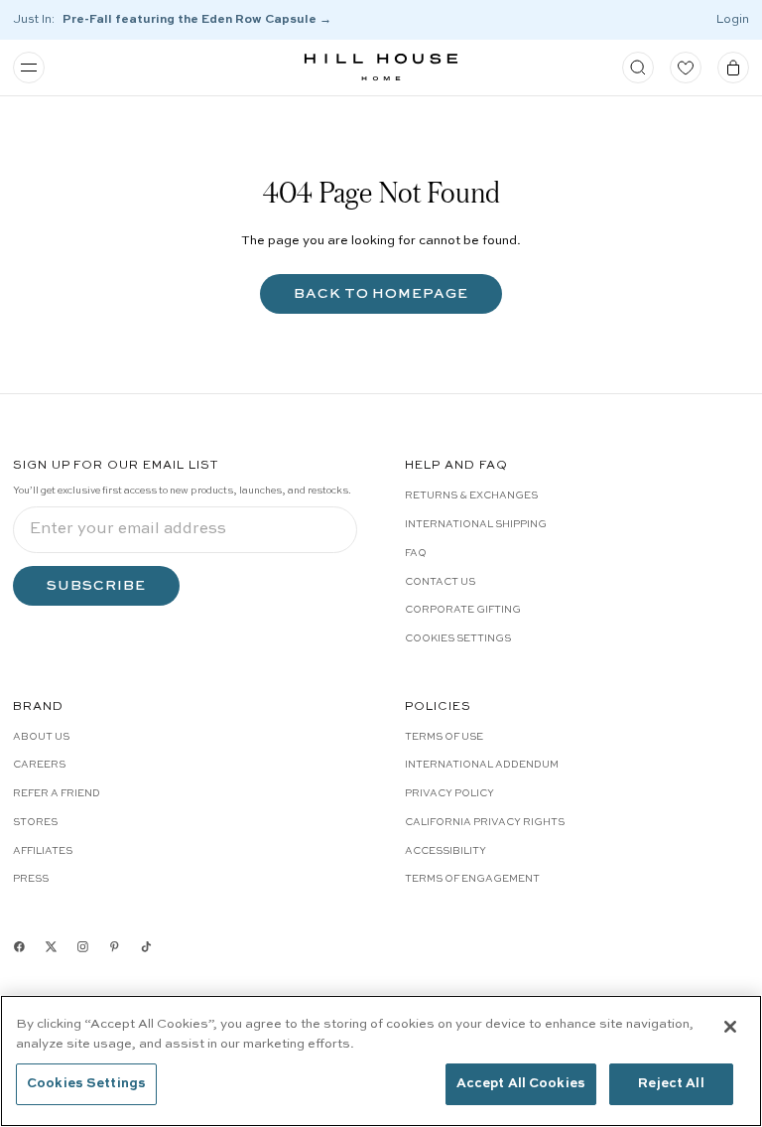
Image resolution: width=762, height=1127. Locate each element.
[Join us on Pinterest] (114, 946)
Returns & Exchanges (471, 495)
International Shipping (476, 524)
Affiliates (42, 851)
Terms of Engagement (472, 879)
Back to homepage (381, 293)
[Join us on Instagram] (82, 946)
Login (732, 20)
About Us (41, 737)
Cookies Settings (458, 638)
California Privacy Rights (485, 822)
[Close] (730, 1027)
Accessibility (445, 851)
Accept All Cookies (520, 1083)
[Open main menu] (29, 67)
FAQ (416, 553)
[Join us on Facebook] (19, 946)
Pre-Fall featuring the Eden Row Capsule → (197, 20)
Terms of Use (444, 737)
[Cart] (733, 67)
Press (31, 879)
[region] (381, 1061)
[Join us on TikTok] (146, 946)
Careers (39, 765)
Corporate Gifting (463, 610)
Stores (35, 822)
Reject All (670, 1083)
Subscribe (96, 585)
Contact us (440, 582)
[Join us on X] (51, 946)
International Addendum (482, 765)
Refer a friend (56, 793)
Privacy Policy (449, 793)
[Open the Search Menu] (638, 67)
